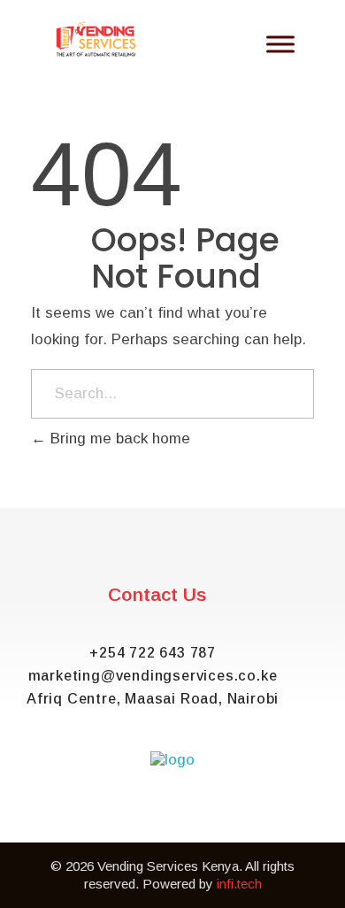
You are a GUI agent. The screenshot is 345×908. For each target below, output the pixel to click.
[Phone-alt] (272, 820)
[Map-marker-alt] (222, 820)
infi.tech (239, 883)
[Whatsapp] (73, 820)
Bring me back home (118, 438)
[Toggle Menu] (280, 44)
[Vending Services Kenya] (96, 38)
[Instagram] (172, 820)
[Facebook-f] (123, 820)
